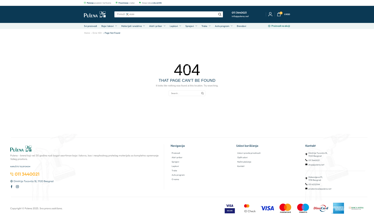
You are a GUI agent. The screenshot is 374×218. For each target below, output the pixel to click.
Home (87, 33)
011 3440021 (314, 160)
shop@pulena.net (316, 164)
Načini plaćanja (244, 161)
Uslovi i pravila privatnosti (248, 153)
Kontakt (240, 166)
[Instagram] (17, 186)
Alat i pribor (177, 157)
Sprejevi (175, 161)
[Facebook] (11, 186)
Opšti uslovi (242, 157)
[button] (283, 14)
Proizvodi (176, 153)
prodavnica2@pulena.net (319, 188)
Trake (174, 170)
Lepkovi (175, 166)
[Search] (220, 14)
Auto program (178, 175)
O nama (175, 179)
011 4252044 (314, 184)
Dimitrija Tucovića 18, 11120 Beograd (318, 154)
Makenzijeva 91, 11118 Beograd (315, 178)
